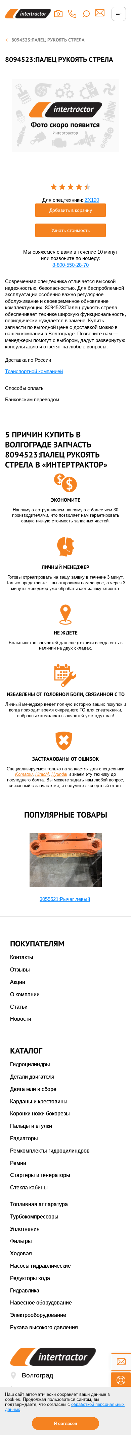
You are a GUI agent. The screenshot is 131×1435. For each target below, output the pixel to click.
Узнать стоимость (70, 230)
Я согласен (65, 1423)
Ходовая (21, 1253)
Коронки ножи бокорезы (40, 1113)
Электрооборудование (38, 1315)
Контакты (21, 957)
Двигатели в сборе (33, 1089)
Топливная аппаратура (39, 1204)
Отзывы (20, 970)
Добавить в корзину (70, 210)
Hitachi (42, 774)
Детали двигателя (32, 1077)
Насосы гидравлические (40, 1266)
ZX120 (92, 200)
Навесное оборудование (41, 1302)
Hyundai (59, 774)
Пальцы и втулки (31, 1126)
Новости (20, 1019)
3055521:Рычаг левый (65, 899)
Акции (17, 982)
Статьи (19, 1007)
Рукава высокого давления (44, 1327)
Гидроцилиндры (30, 1064)
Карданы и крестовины (39, 1101)
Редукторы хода (30, 1278)
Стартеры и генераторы (40, 1175)
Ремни (18, 1163)
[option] (65, 115)
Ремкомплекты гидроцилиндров (50, 1151)
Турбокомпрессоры (34, 1216)
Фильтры (21, 1241)
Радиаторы (24, 1138)
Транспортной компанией (34, 371)
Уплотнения (25, 1229)
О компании (25, 994)
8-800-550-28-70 (70, 265)
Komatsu (24, 774)
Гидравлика (24, 1290)
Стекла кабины (29, 1187)
